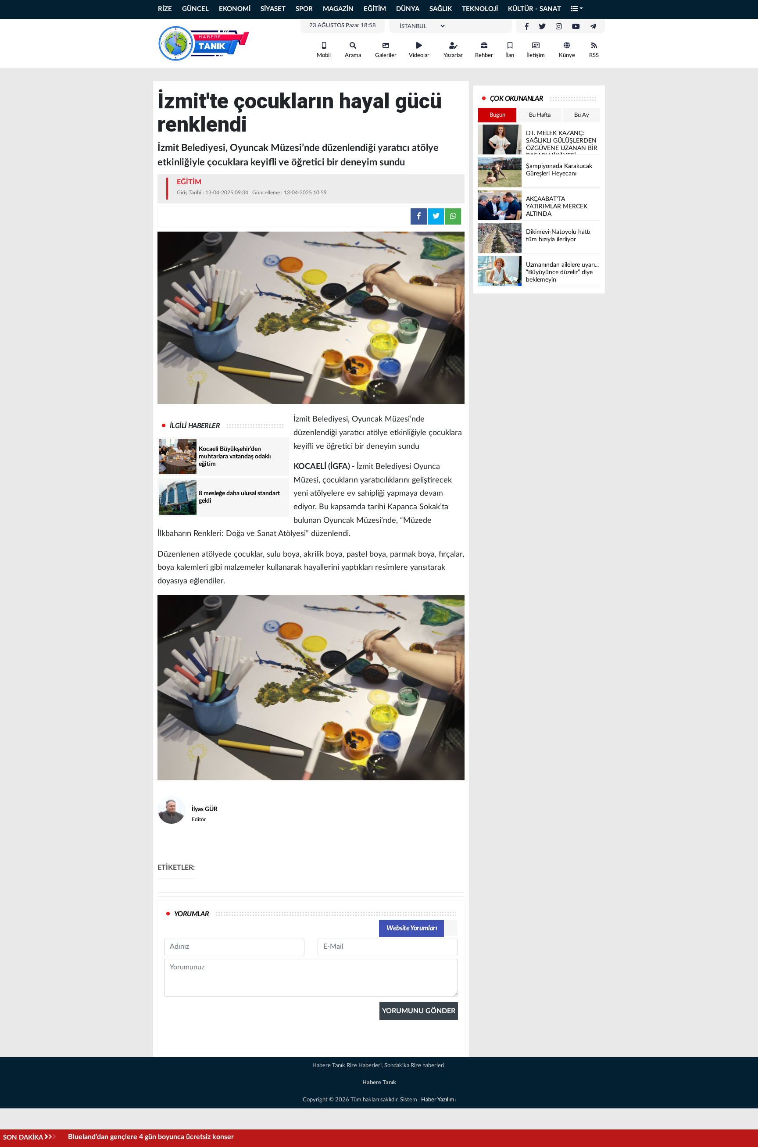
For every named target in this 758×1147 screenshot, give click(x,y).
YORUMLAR (191, 914)
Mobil (324, 55)
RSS (594, 55)
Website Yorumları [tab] (411, 928)
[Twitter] (542, 26)
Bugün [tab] (497, 115)
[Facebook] (527, 26)
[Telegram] (593, 26)
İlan (509, 55)
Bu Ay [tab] (581, 115)
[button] (577, 9)
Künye (567, 55)
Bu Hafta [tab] (540, 115)
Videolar (419, 55)
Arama (353, 55)
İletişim (535, 55)
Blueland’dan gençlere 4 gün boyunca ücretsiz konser (151, 1136)
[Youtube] (576, 26)
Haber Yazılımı (438, 1100)
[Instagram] (558, 26)
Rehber (484, 55)
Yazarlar (453, 55)
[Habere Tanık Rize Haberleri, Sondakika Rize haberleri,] (203, 42)
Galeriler (386, 55)
